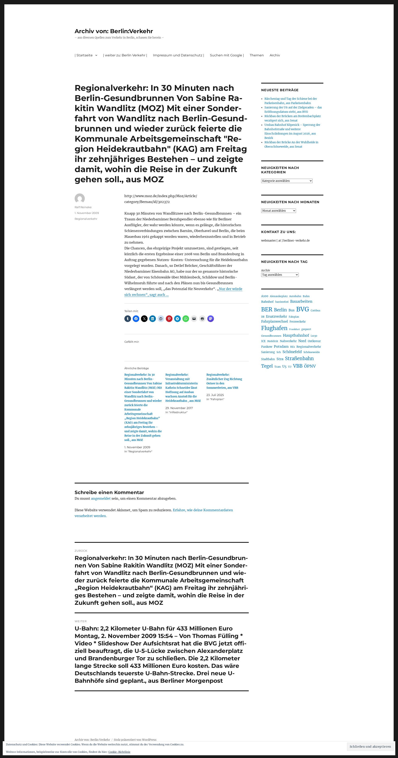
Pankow (266, 347)
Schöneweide (311, 352)
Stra (280, 359)
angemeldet (101, 498)
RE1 (292, 346)
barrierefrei (282, 301)
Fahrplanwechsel (274, 321)
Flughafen (274, 328)
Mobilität (272, 341)
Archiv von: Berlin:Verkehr (114, 31)
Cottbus (315, 310)
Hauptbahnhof (296, 335)
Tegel (267, 366)
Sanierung (268, 352)
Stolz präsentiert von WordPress (135, 740)
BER (266, 309)
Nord (302, 341)
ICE (263, 341)
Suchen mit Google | (227, 55)
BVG (302, 309)
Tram (277, 366)
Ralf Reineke (83, 207)
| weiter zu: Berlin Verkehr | (125, 55)
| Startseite (84, 55)
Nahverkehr (288, 341)
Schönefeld (292, 352)
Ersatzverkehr (276, 316)
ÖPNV (310, 366)
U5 (284, 366)
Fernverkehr (298, 321)
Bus (292, 310)
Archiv (265, 270)
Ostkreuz (314, 341)
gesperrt (306, 329)
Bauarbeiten (301, 301)
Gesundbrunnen (271, 335)
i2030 (314, 335)
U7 (289, 366)
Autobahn (295, 296)
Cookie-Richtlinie (119, 751)
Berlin (280, 310)
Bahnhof (267, 302)
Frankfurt (294, 329)
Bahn (306, 296)
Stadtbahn (268, 359)
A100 (264, 296)
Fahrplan (294, 316)
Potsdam (281, 346)
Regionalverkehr (86, 218)
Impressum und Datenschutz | (178, 55)
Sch (279, 352)
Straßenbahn (299, 358)
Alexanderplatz (279, 296)
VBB (297, 366)
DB (262, 316)
